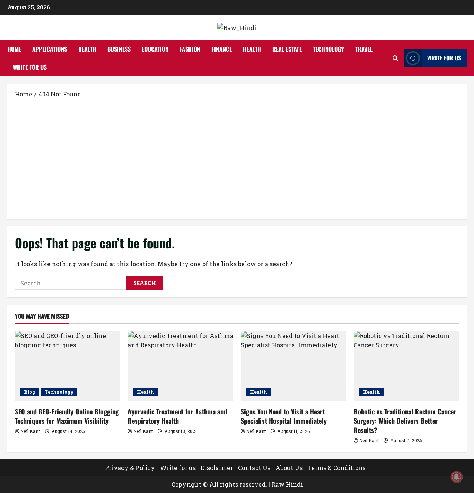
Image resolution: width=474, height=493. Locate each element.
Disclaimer (217, 468)
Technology (328, 48)
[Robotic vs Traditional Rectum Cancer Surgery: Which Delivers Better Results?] (406, 366)
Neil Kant (30, 431)
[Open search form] (395, 58)
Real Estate (287, 48)
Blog (29, 392)
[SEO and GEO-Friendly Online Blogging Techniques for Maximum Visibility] (67, 366)
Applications (49, 48)
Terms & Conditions (336, 468)
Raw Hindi (287, 484)
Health (87, 48)
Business (119, 48)
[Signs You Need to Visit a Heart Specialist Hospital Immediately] (293, 366)
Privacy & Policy (130, 468)
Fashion (190, 48)
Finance (221, 48)
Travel (364, 48)
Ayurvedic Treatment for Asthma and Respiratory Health (177, 416)
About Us (289, 468)
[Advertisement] (237, 158)
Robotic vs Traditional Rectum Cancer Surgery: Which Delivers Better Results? (405, 421)
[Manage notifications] (457, 477)
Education (155, 48)
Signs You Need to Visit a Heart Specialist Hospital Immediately (284, 416)
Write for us (30, 67)
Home (14, 48)
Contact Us (254, 468)
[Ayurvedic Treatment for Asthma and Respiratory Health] (180, 366)
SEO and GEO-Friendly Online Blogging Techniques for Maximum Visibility (67, 416)
